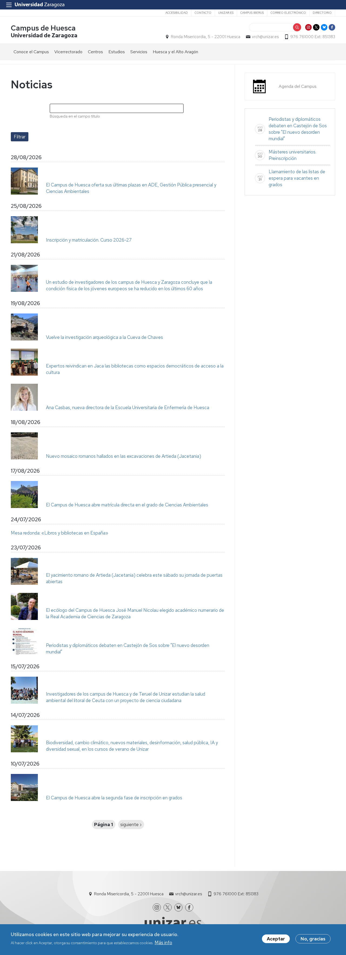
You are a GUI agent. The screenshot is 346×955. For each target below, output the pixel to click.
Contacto (203, 13)
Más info (163, 942)
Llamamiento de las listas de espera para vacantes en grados (297, 178)
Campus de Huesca (43, 28)
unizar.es (226, 13)
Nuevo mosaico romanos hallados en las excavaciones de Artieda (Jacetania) (123, 456)
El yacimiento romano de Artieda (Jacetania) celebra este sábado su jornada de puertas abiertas (134, 578)
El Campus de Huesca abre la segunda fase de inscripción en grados (114, 798)
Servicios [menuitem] (138, 52)
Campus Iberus (252, 13)
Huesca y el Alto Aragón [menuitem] (175, 52)
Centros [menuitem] (95, 52)
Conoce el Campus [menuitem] (31, 52)
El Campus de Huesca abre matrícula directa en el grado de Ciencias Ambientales (127, 505)
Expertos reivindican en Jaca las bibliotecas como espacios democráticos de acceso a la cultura (135, 369)
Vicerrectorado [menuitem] (68, 52)
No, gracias (313, 939)
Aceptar (276, 939)
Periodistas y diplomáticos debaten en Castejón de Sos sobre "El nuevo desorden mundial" (127, 648)
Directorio (322, 13)
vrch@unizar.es (265, 36)
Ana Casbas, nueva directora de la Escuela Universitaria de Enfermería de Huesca (127, 407)
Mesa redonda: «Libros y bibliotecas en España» (59, 533)
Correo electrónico (288, 13)
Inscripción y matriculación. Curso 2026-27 (89, 240)
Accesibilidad (176, 13)
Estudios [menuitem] (116, 52)
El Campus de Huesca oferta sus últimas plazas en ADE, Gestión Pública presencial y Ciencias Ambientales (131, 188)
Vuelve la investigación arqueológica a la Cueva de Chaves (104, 337)
